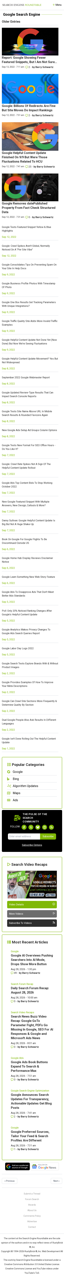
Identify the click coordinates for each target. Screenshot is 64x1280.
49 (15, 972)
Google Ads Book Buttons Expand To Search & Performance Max (29, 1066)
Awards (32, 1205)
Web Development (51, 1251)
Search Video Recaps (22, 1012)
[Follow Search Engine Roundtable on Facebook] (24, 827)
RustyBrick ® (31, 1251)
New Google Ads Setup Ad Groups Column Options (29, 430)
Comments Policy (32, 1216)
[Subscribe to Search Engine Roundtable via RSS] (51, 827)
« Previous (10, 1181)
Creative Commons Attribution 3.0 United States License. (32, 1264)
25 (30, 166)
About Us (32, 1210)
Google (15, 951)
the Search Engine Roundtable (34, 1238)
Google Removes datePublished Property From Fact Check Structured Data (28, 208)
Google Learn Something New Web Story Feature (28, 576)
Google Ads (17, 1058)
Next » (56, 1181)
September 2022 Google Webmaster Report (26, 377)
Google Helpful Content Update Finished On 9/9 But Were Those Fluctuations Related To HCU (24, 157)
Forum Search (32, 1199)
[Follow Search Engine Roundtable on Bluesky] (37, 827)
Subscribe (48, 836)
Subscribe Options (32, 845)
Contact (32, 1227)
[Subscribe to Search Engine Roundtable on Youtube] (44, 827)
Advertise (32, 1221)
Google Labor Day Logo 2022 (18, 648)
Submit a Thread (32, 1193)
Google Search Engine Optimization (30, 1090)
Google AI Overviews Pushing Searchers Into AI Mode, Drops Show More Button (32, 960)
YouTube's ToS (32, 1273)
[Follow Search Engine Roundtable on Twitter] (30, 827)
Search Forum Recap (22, 984)
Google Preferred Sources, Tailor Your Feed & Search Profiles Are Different (30, 1136)
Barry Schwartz (44, 67)
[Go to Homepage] (21, 5)
